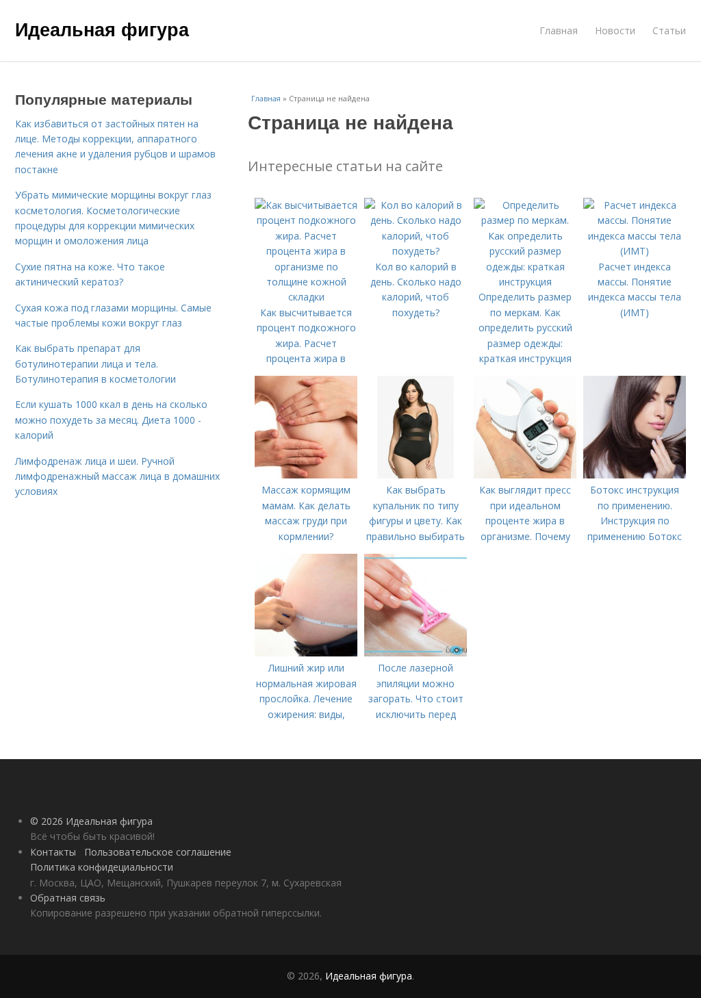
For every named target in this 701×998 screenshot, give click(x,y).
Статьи (669, 30)
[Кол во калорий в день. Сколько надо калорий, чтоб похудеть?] (415, 250)
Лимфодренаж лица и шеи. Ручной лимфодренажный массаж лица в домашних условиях (117, 476)
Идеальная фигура (102, 29)
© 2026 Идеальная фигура (91, 821)
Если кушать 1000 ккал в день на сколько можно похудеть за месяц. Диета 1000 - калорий (111, 420)
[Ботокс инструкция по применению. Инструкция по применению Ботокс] (634, 474)
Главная (558, 30)
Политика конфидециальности (101, 866)
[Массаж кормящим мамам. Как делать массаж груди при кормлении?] (306, 474)
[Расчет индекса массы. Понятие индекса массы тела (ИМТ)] (634, 250)
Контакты (53, 851)
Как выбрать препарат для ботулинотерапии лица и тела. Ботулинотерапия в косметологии (95, 363)
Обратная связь (67, 897)
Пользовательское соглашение (157, 851)
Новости (615, 30)
